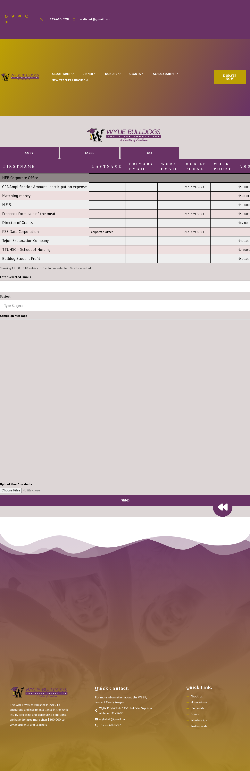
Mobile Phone (196, 166)
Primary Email (141, 166)
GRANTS (135, 74)
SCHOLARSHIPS (163, 74)
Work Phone (223, 166)
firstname (20, 166)
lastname (107, 166)
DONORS (111, 74)
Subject (5, 296)
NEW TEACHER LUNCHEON (70, 80)
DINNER (87, 74)
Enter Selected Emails (15, 277)
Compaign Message (13, 316)
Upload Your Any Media (16, 484)
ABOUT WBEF (61, 74)
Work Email (170, 166)
